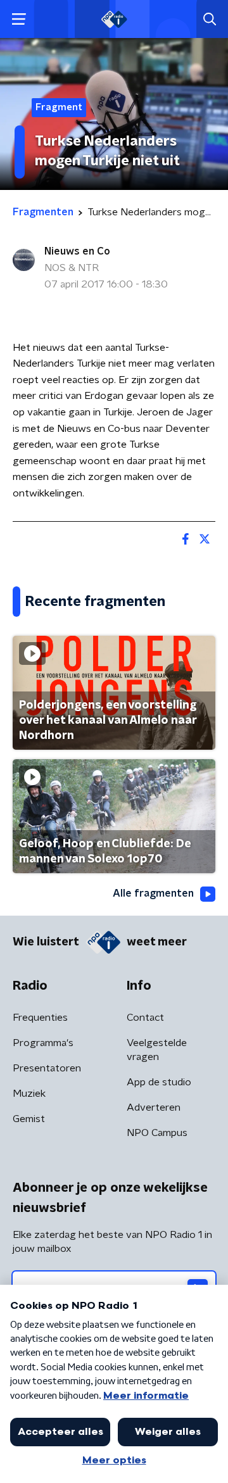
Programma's (43, 1043)
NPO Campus (157, 1133)
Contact (145, 1018)
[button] (18, 19)
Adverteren (153, 1107)
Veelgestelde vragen (157, 1050)
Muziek (29, 1094)
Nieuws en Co (77, 251)
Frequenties (40, 1018)
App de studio (159, 1082)
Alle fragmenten (153, 893)
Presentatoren (47, 1068)
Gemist (29, 1119)
